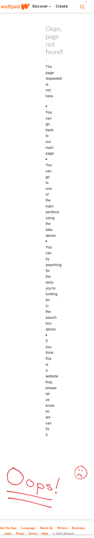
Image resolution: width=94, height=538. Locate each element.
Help (45, 533)
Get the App (8, 528)
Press (20, 533)
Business (78, 528)
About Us (46, 528)
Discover (40, 6)
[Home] (15, 6)
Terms (33, 533)
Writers (62, 528)
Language (28, 528)
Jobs (8, 533)
